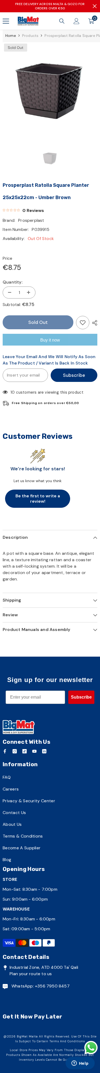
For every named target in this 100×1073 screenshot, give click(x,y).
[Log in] (76, 21)
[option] (50, 90)
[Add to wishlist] (82, 322)
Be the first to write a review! (37, 498)
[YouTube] (34, 751)
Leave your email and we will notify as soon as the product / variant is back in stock (49, 360)
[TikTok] (24, 751)
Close (94, 6)
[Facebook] (5, 751)
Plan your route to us (31, 974)
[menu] (6, 21)
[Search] (62, 21)
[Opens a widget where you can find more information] (80, 1063)
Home (10, 35)
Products (30, 35)
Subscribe (74, 375)
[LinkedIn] (44, 751)
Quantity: (12, 282)
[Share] (93, 322)
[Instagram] (15, 751)
